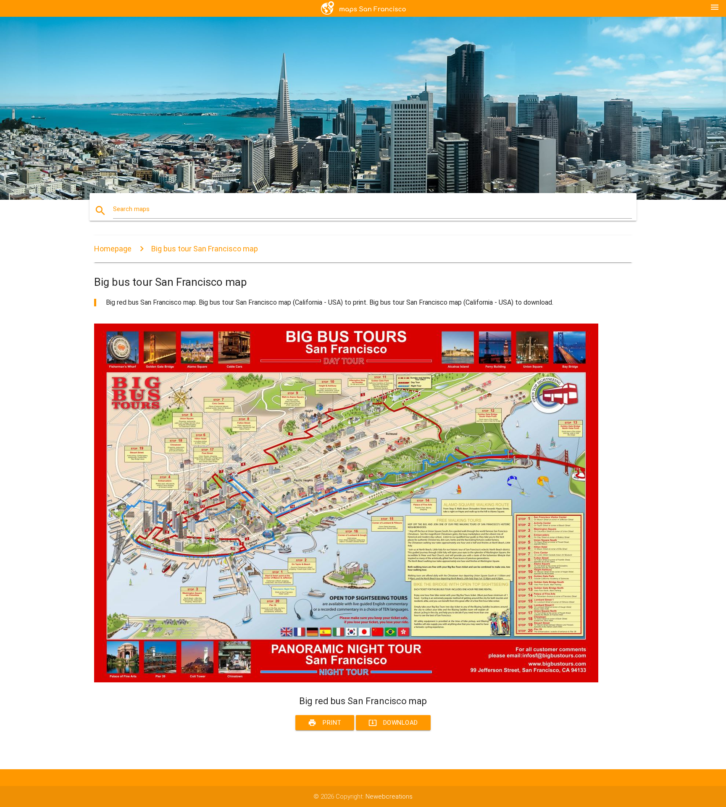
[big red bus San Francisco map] (346, 680)
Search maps (131, 209)
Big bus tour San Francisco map (204, 248)
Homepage (113, 248)
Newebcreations (389, 796)
